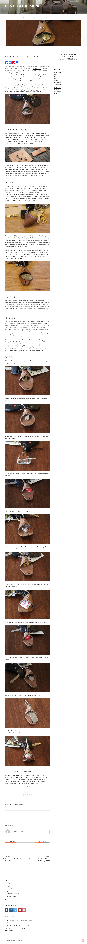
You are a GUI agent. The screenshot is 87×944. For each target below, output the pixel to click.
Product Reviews (11, 889)
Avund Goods (37, 69)
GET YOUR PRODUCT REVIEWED (68, 60)
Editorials (56, 93)
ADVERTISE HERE (68, 58)
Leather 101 (57, 72)
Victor (18, 54)
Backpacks (57, 76)
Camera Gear (58, 82)
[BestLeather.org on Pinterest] (24, 910)
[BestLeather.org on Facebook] (6, 910)
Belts (55, 78)
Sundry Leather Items (15, 804)
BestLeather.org (22, 6)
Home (6, 17)
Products (14, 17)
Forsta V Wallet (27, 85)
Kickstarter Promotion (13, 893)
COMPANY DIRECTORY (68, 56)
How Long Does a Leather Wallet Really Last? (17, 925)
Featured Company (12, 896)
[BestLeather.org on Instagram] (11, 910)
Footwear (56, 89)
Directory (23, 17)
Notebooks (57, 86)
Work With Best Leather (11, 886)
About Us (33, 17)
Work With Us (43, 17)
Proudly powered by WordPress (13, 940)
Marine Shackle (39, 85)
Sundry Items (58, 91)
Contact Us (8, 883)
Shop (51, 17)
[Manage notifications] (83, 940)
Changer (35, 89)
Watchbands (57, 84)
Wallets (56, 80)
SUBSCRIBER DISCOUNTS (68, 54)
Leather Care (57, 88)
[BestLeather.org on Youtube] (20, 910)
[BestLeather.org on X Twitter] (15, 910)
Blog (6, 880)
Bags (55, 74)
